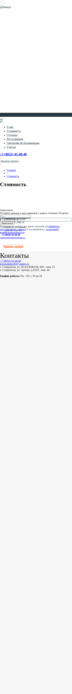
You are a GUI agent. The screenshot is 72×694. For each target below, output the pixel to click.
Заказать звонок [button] (13, 246)
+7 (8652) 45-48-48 (11, 234)
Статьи (11, 147)
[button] (36, 161)
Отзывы (12, 135)
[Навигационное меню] (2, 114)
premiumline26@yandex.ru (13, 238)
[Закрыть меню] (1, 119)
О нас (10, 127)
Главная (11, 170)
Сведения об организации (23, 143)
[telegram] (2, 4)
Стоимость (14, 131)
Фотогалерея (15, 139)
